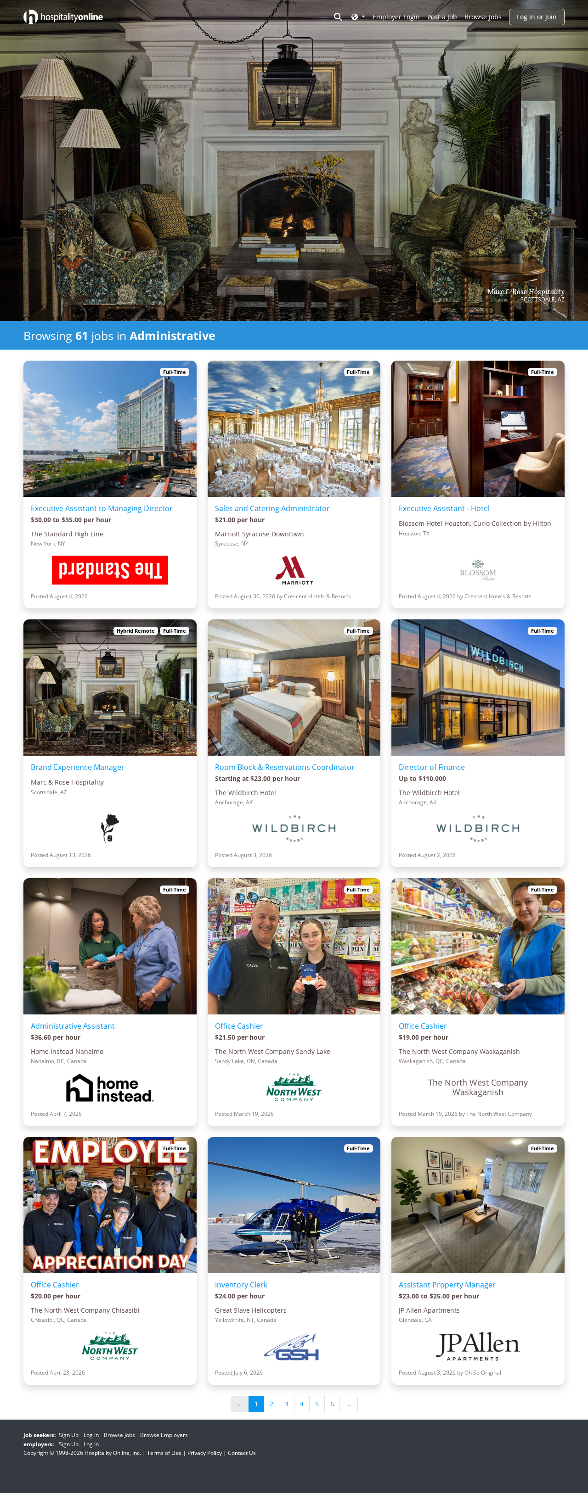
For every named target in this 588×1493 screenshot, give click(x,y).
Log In (91, 1435)
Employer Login (396, 16)
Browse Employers (164, 1435)
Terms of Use (164, 1453)
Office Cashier (239, 1026)
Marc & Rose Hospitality (526, 292)
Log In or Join (537, 16)
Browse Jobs (483, 16)
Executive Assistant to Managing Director (102, 508)
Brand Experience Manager (77, 767)
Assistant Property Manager (447, 1285)
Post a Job (442, 16)
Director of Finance (432, 767)
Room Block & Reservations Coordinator (285, 767)
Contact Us (242, 1453)
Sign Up (69, 1435)
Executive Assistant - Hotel (444, 508)
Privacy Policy (204, 1453)
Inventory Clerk (241, 1285)
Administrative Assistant (73, 1026)
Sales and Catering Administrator (272, 508)
